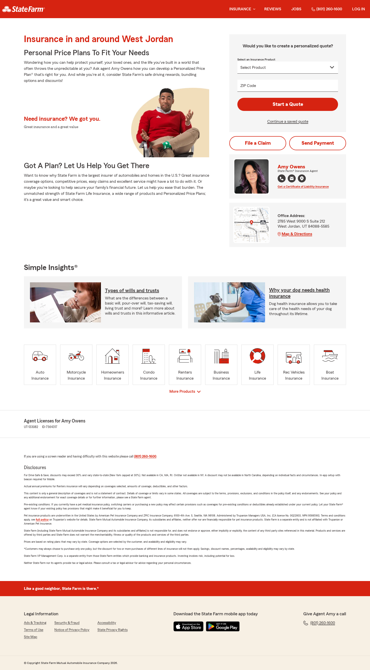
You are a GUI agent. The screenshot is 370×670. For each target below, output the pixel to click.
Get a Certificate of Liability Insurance (303, 186)
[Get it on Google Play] (223, 626)
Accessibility (106, 623)
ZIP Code (248, 86)
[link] (23, 9)
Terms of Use (33, 630)
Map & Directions (297, 234)
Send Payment (318, 143)
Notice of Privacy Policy (71, 630)
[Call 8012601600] (282, 178)
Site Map (30, 637)
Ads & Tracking (35, 623)
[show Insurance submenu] (253, 9)
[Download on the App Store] (188, 626)
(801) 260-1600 (329, 9)
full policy (42, 519)
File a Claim (258, 143)
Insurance (240, 9)
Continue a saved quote (287, 121)
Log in (358, 9)
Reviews (272, 9)
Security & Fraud (67, 623)
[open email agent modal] (292, 179)
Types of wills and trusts (132, 290)
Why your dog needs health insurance (299, 293)
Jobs (296, 9)
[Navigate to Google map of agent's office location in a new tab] (302, 178)
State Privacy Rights (112, 630)
